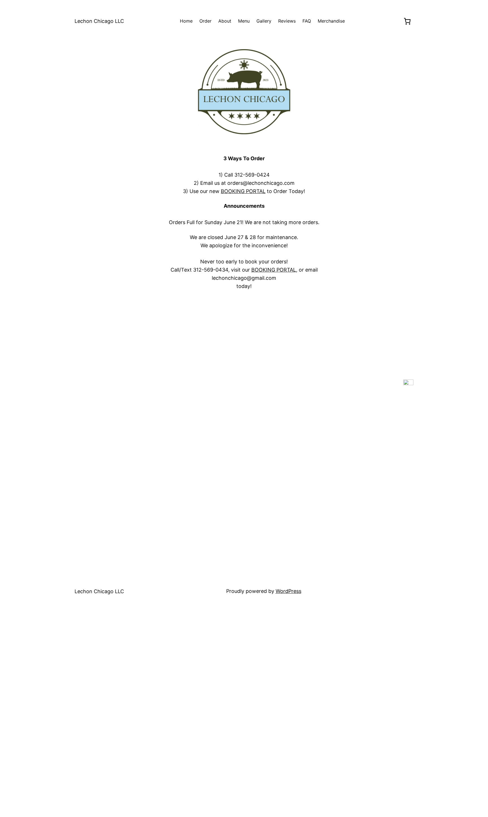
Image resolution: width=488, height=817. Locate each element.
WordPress (288, 591)
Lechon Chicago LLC (99, 21)
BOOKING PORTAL (243, 191)
